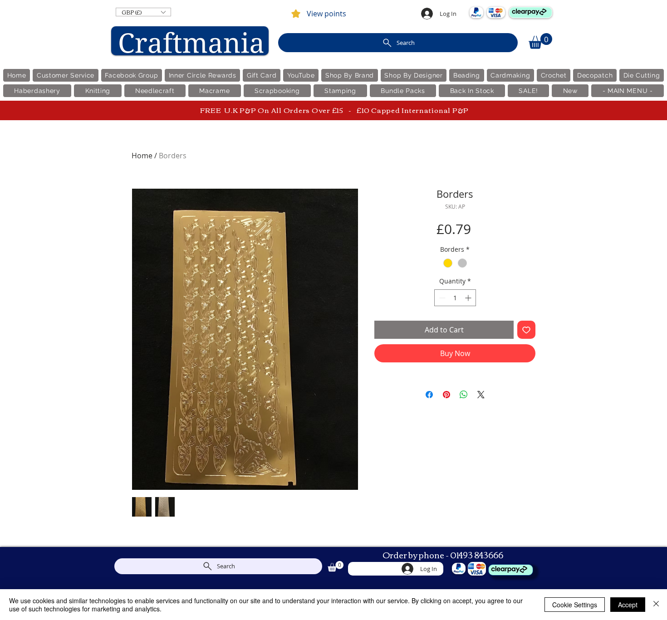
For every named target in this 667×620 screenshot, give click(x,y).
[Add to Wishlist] (526, 330)
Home (142, 156)
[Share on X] (481, 394)
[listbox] (143, 12)
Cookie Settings (574, 604)
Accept (628, 604)
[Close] (656, 604)
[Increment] (469, 298)
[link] (540, 41)
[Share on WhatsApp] (463, 394)
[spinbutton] (455, 298)
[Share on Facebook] (429, 394)
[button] (143, 12)
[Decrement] (441, 298)
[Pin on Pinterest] (446, 394)
